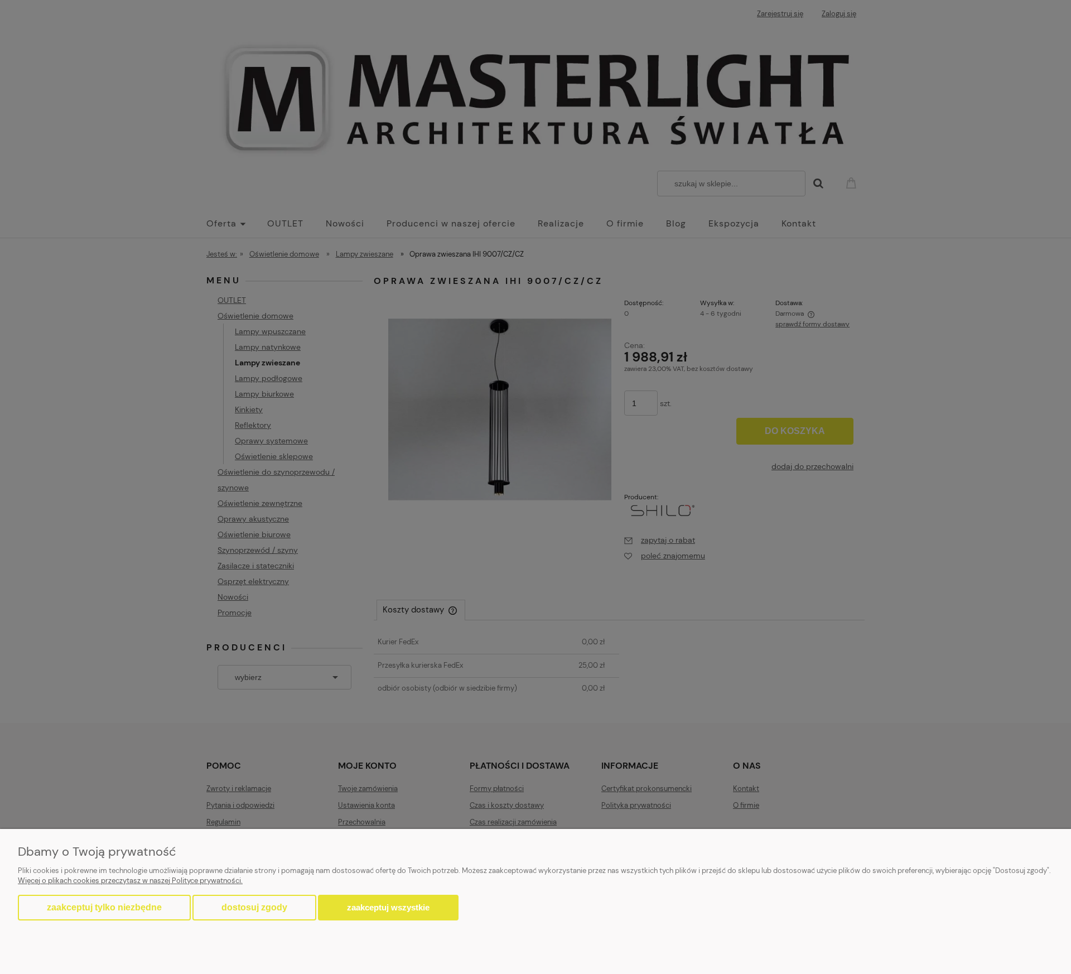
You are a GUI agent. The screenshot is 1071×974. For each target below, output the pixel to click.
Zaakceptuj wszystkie (388, 907)
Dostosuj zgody (254, 907)
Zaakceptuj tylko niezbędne (104, 907)
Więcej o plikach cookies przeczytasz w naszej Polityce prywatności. (130, 880)
